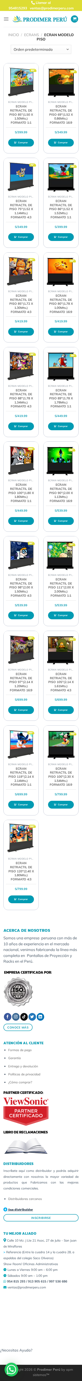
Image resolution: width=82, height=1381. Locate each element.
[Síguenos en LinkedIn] (40, 1017)
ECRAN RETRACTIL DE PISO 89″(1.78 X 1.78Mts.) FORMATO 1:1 (61, 398)
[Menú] (6, 18)
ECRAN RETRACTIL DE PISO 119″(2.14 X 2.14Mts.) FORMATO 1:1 (21, 777)
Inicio (13, 34)
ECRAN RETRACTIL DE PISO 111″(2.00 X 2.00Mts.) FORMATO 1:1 (61, 587)
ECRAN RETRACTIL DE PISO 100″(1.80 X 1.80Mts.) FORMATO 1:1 (21, 493)
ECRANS (31, 34)
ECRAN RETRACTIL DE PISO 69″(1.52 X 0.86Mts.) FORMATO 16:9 (61, 114)
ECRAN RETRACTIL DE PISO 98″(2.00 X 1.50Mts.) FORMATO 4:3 (21, 587)
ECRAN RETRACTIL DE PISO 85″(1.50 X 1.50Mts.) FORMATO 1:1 (21, 114)
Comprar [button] (23, 142)
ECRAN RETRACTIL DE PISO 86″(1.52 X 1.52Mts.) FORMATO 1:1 (61, 209)
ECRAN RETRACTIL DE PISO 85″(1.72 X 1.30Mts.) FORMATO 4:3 (21, 304)
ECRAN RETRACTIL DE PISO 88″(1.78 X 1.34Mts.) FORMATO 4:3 (21, 398)
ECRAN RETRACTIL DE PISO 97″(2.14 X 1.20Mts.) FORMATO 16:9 (21, 682)
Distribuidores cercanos (25, 1199)
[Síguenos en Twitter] (32, 1017)
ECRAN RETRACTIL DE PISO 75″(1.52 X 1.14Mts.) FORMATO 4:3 (21, 209)
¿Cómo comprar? (20, 1082)
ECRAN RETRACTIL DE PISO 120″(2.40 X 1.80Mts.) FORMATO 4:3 (21, 871)
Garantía (14, 1058)
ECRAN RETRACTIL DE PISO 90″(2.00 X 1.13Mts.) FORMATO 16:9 (61, 493)
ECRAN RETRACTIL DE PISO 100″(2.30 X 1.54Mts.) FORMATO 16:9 (61, 777)
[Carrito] (74, 19)
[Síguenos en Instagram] (16, 1017)
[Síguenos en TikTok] (24, 1017)
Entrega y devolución (23, 1066)
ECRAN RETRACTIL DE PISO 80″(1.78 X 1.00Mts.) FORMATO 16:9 (61, 304)
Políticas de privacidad (24, 1074)
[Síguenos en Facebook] (7, 1017)
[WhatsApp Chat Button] (11, 1369)
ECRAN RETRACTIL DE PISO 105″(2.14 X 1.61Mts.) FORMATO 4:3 (61, 682)
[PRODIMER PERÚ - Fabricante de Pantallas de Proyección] (39, 19)
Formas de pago (20, 1050)
